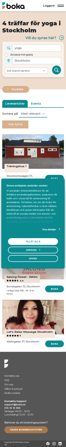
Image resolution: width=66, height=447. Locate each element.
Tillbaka (17, 89)
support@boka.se (14, 404)
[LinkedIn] (60, 443)
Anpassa (31, 250)
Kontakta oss (11, 375)
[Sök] (56, 70)
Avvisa (33, 258)
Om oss (8, 384)
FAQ (6, 380)
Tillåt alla (33, 241)
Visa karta (15, 124)
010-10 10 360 (12, 407)
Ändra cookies (12, 393)
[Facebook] (48, 443)
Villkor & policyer (13, 388)
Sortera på (10, 113)
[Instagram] (54, 443)
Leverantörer (15, 103)
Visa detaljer (49, 229)
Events (36, 103)
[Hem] (13, 5)
